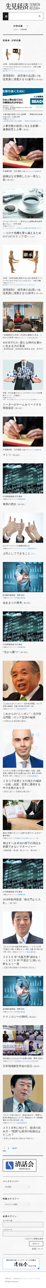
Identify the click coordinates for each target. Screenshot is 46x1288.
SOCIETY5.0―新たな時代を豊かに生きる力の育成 (23, 346)
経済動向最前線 (20, 598)
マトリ (11, 454)
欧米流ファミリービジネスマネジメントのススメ (19, 71)
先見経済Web (23, 6)
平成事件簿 (37, 171)
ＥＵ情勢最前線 (20, 499)
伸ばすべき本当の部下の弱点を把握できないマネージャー (22, 846)
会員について (37, 1249)
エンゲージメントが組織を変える (26, 548)
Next (15, 1148)
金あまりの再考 (17, 602)
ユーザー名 (7, 1220)
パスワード (7, 1229)
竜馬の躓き (14, 504)
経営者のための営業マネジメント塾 (26, 838)
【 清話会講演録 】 (32, 337)
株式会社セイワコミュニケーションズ (27, 1278)
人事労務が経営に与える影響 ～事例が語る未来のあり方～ (22, 121)
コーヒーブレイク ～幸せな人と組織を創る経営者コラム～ (22, 228)
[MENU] (5, 16)
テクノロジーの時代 (19, 1016)
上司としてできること (18, 553)
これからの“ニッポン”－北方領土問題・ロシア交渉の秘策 (22, 717)
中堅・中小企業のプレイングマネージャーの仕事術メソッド (22, 399)
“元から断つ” (15, 652)
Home (15, 29)
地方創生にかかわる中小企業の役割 (26, 1061)
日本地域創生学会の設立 (21, 1066)
